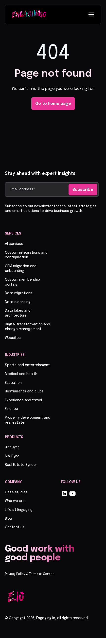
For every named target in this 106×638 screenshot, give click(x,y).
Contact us (14, 527)
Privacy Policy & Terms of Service (29, 574)
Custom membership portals (22, 282)
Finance (11, 409)
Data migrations (18, 293)
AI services (14, 244)
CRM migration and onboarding (20, 268)
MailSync (12, 456)
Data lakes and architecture (18, 313)
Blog (8, 518)
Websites (13, 338)
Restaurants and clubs (24, 391)
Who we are (15, 501)
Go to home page (53, 104)
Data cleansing (18, 302)
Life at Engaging (19, 510)
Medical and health (21, 374)
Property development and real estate (27, 420)
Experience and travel (23, 400)
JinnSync (12, 447)
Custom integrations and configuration (26, 255)
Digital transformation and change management (27, 327)
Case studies (16, 492)
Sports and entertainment (27, 365)
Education (13, 383)
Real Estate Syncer (21, 465)
